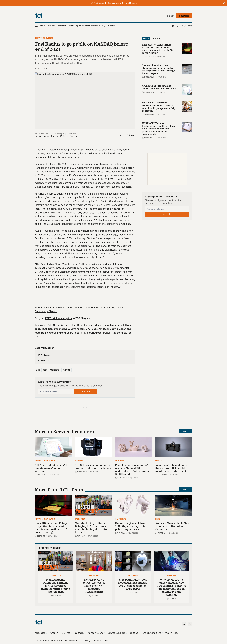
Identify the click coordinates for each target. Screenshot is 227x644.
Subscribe (85, 391)
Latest (146, 38)
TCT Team (42, 68)
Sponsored (80, 519)
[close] (224, 3)
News (157, 519)
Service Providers (44, 38)
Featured (155, 38)
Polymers (119, 461)
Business (79, 461)
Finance (66, 370)
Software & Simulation (45, 461)
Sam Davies (149, 77)
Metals (158, 461)
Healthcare (120, 519)
